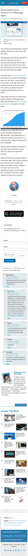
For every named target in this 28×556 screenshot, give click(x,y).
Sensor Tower (8, 525)
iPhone (16, 523)
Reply (7, 286)
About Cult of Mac (20, 536)
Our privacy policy (7, 536)
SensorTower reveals (18, 75)
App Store (12, 521)
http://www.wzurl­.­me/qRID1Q (15, 316)
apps (16, 521)
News (25, 22)
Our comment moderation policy (12, 539)
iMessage (10, 523)
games (6, 523)
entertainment (22, 521)
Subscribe (24, 2)
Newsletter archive (21, 405)
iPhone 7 (21, 523)
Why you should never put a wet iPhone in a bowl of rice (21, 453)
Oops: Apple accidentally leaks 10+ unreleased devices (21, 417)
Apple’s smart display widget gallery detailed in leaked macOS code (9, 445)
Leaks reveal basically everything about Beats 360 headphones (9, 499)
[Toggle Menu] (2, 3)
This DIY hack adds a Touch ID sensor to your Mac (9, 462)
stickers (14, 525)
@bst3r (14, 204)
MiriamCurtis (11, 291)
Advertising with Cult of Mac (10, 532)
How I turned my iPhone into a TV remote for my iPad (21, 471)
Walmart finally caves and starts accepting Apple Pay (20, 435)
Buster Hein (5, 18)
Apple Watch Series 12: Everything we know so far (9, 425)
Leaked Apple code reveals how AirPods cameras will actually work (9, 480)
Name (6, 240)
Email (6, 247)
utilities (19, 525)
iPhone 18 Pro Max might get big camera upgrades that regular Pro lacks (21, 490)
